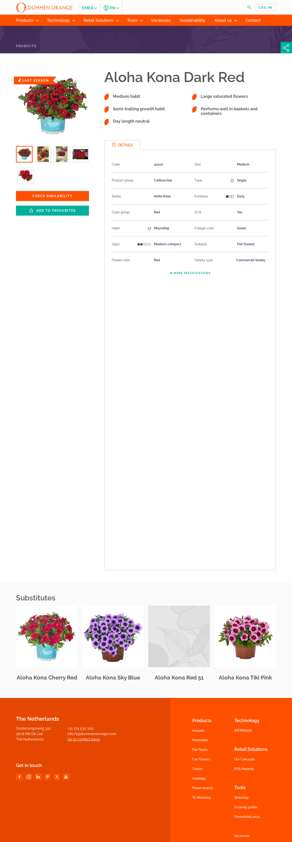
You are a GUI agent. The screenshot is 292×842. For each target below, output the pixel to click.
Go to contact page (84, 739)
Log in (265, 7)
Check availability (52, 196)
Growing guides (246, 807)
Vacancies (242, 836)
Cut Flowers (201, 759)
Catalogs (199, 778)
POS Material (244, 769)
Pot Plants (200, 750)
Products (26, 46)
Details (125, 145)
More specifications (191, 273)
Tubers (197, 769)
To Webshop (201, 797)
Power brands (202, 788)
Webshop (241, 797)
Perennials (200, 740)
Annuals (198, 730)
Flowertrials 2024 (247, 817)
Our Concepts (244, 759)
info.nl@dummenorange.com (92, 734)
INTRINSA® (243, 730)
